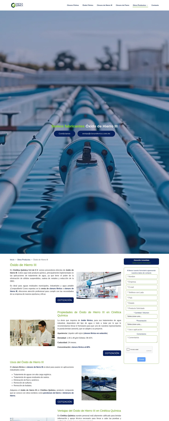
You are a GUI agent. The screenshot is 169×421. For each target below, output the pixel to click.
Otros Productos (23, 260)
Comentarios (141, 334)
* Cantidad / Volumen (141, 313)
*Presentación (141, 321)
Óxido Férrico (88, 5)
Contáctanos (64, 134)
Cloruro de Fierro (122, 5)
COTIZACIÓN (65, 300)
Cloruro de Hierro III (104, 5)
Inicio (12, 260)
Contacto (155, 5)
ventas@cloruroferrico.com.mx (96, 134)
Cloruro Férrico (73, 5)
